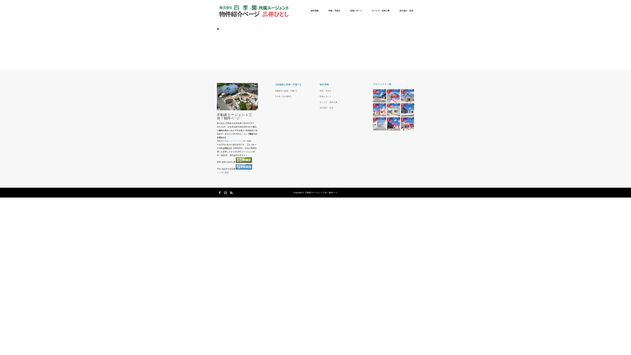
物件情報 (315, 11)
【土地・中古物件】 (283, 96)
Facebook (219, 192)
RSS (230, 192)
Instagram (225, 192)
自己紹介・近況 (406, 11)
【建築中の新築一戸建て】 (286, 91)
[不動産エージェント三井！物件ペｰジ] (255, 10)
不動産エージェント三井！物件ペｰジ (234, 116)
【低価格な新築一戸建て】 (288, 84)
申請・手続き (334, 11)
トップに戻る (223, 172)
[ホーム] (218, 25)
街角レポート (356, 11)
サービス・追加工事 (381, 11)
